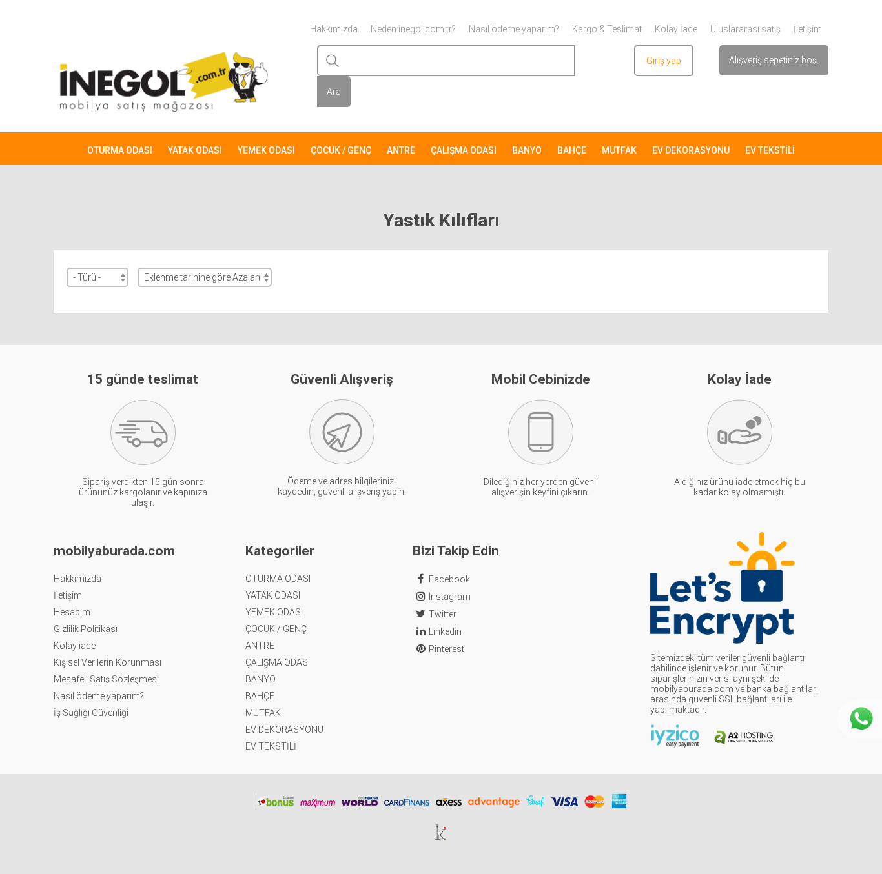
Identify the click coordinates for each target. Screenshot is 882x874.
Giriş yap (663, 60)
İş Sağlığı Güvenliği (91, 713)
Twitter (442, 614)
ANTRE (401, 150)
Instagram (450, 596)
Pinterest (446, 649)
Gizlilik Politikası (86, 629)
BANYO (527, 150)
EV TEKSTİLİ (770, 150)
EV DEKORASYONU (691, 150)
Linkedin (445, 631)
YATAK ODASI (195, 150)
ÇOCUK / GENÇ (341, 150)
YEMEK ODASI (266, 150)
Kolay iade (75, 646)
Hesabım (72, 612)
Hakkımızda (77, 578)
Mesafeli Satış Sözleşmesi (106, 679)
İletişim (68, 595)
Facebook (449, 579)
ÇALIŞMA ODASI (464, 150)
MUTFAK (619, 150)
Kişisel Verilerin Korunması (107, 662)
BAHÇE (571, 150)
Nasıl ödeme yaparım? (99, 696)
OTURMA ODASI (119, 150)
